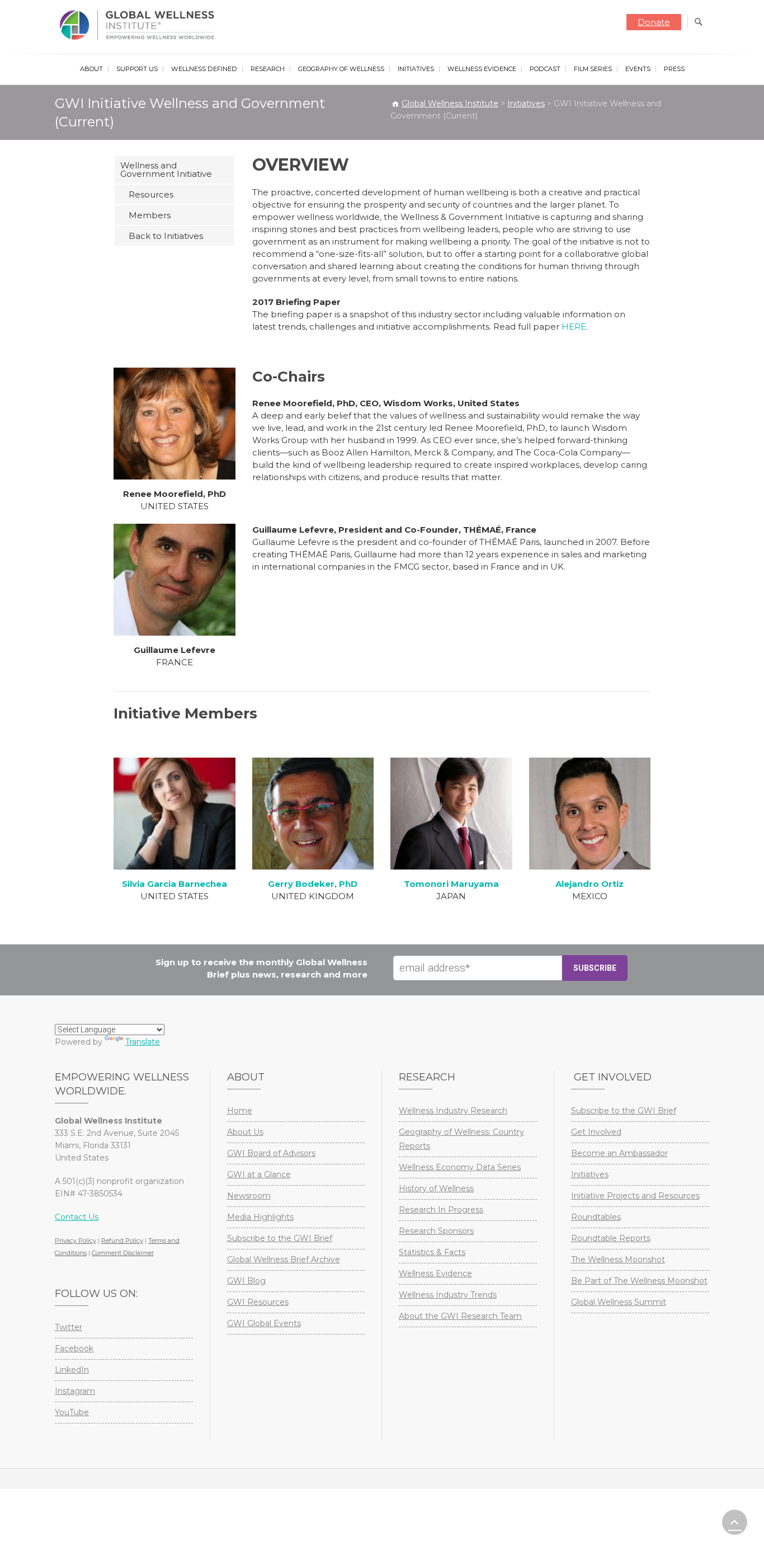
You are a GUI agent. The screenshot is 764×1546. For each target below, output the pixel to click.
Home (239, 1111)
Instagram (75, 1391)
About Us (245, 1132)
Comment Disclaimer (123, 1253)
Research (268, 69)
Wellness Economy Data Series (460, 1167)
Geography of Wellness (341, 69)
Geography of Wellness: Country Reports (461, 1139)
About (91, 69)
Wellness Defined (204, 69)
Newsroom (249, 1196)
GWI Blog (246, 1281)
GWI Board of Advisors (271, 1153)
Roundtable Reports (610, 1238)
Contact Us (76, 1217)
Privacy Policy (75, 1240)
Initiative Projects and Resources (635, 1196)
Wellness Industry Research (453, 1111)
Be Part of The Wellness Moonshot (639, 1281)
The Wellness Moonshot (618, 1259)
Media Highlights (260, 1217)
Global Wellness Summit (618, 1302)
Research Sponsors (436, 1231)
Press (674, 69)
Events (637, 69)
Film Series (593, 69)
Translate (142, 1042)
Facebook (74, 1348)
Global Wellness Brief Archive (283, 1259)
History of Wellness (436, 1188)
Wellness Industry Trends (448, 1295)
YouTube (72, 1412)
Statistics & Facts (432, 1252)
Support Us (137, 69)
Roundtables (596, 1217)
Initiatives (416, 69)
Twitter (68, 1327)
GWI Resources (258, 1302)
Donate (654, 22)
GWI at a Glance (259, 1174)
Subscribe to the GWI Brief (279, 1238)
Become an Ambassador (619, 1153)
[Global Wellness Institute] (139, 25)
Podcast (545, 69)
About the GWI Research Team (460, 1316)
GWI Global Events (264, 1323)
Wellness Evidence (481, 69)
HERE (574, 326)
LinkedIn (72, 1370)
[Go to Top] (734, 1522)
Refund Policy (122, 1240)
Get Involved (596, 1132)
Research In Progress (441, 1210)
